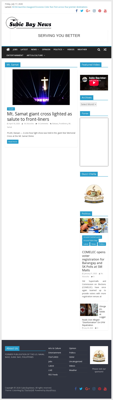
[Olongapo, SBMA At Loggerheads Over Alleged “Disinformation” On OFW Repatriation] (89, 305)
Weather (82, 49)
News (34, 49)
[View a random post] (105, 49)
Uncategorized (75, 361)
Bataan (55, 123)
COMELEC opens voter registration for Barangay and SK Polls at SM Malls (93, 261)
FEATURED (53, 357)
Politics (58, 49)
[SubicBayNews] (8, 49)
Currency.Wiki (100, 164)
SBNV (71, 357)
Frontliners (63, 123)
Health (11, 109)
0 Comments (43, 123)
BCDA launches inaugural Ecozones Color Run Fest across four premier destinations (49, 7)
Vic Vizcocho (29, 123)
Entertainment (15, 55)
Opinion (46, 49)
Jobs (15, 49)
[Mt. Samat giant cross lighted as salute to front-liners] (41, 71)
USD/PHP (86, 164)
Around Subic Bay (90, 240)
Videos (70, 49)
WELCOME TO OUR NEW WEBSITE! (59, 37)
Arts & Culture (35, 55)
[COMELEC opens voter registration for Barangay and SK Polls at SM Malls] (94, 219)
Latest (24, 49)
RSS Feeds (53, 374)
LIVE (50, 370)
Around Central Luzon (92, 237)
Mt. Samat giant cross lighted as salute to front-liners (39, 116)
